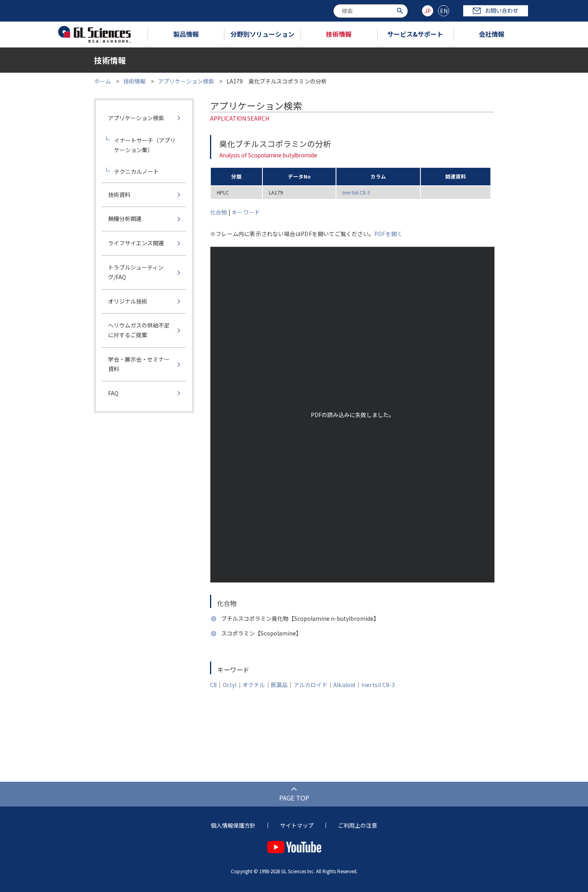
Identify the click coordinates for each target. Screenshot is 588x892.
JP (427, 11)
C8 (213, 685)
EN (444, 11)
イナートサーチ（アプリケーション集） (145, 145)
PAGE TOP (294, 798)
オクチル (253, 685)
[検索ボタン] (401, 10)
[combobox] (370, 11)
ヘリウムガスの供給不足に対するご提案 (139, 330)
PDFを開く (388, 234)
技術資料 (119, 195)
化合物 (218, 212)
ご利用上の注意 (357, 825)
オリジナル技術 (127, 301)
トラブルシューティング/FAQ (136, 272)
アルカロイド (311, 685)
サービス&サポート (415, 34)
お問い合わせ (501, 10)
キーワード (246, 212)
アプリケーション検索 (186, 81)
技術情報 (339, 34)
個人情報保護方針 (233, 825)
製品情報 (186, 34)
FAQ (113, 393)
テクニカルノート (136, 171)
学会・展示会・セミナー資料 (139, 364)
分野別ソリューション (262, 34)
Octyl (230, 685)
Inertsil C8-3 (356, 192)
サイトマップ (297, 825)
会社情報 (491, 34)
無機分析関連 (125, 219)
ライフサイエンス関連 (136, 243)
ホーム (102, 81)
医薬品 (279, 685)
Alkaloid (344, 685)
